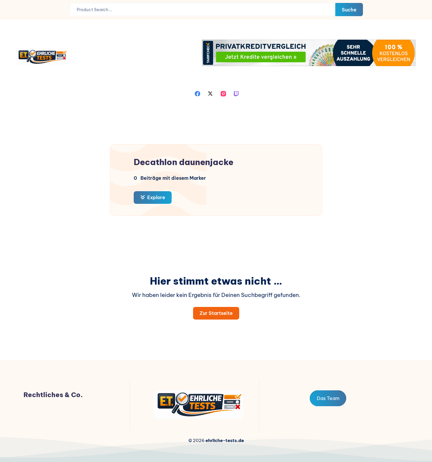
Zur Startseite (216, 313)
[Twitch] (236, 93)
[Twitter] (210, 93)
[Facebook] (197, 93)
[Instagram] (223, 93)
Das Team (328, 398)
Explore (155, 197)
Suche (349, 10)
